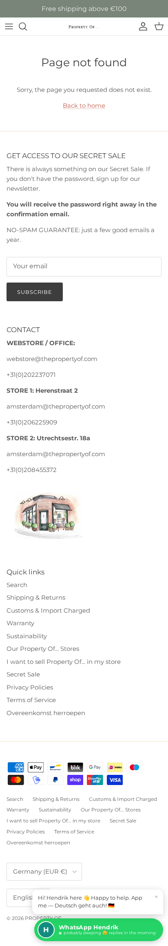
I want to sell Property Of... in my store (64, 661)
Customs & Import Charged (48, 610)
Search (17, 585)
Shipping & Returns (36, 597)
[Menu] (9, 26)
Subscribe (34, 292)
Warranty (20, 623)
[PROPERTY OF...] (84, 26)
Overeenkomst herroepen (46, 713)
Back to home (84, 105)
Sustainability (27, 636)
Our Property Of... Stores (43, 648)
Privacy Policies (30, 687)
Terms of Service (31, 700)
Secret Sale (23, 674)
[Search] (27, 26)
